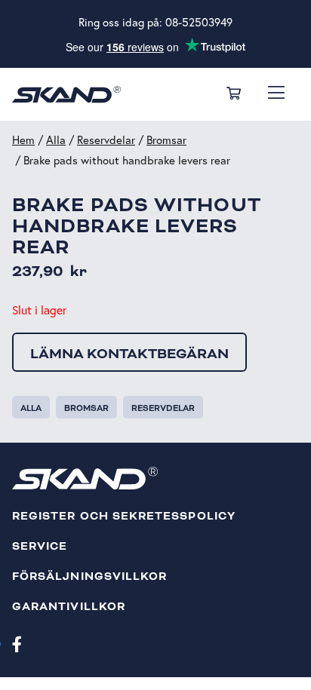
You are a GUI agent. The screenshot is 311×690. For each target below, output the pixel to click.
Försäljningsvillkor (89, 576)
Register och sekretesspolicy (124, 516)
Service (39, 546)
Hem (23, 140)
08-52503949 (198, 22)
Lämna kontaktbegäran (129, 354)
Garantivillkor (68, 607)
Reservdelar (106, 140)
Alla (56, 140)
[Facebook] (17, 643)
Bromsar (166, 140)
